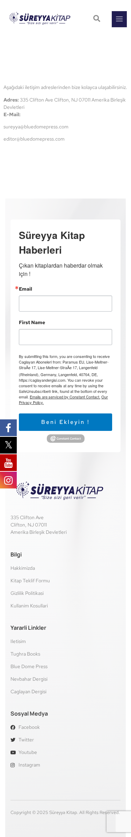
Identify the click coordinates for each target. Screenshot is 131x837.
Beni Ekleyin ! (65, 422)
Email (25, 288)
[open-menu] (119, 19)
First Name (32, 322)
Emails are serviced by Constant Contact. (65, 396)
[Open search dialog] (97, 19)
